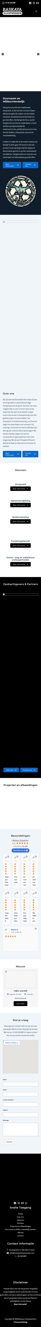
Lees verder (20, 1003)
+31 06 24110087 (10, 3)
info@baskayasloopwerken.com (22, 1253)
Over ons (20, 1217)
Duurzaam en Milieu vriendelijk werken (20, 1229)
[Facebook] (30, 3)
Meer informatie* (20, 1304)
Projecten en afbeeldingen (20, 1226)
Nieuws (21, 1232)
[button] (3, 54)
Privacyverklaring (20, 1322)
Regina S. (14, 929)
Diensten (20, 1220)
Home (20, 1214)
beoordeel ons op (19, 850)
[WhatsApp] (26, 1203)
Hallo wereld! (20, 991)
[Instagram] (34, 3)
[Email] (37, 3)
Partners (20, 1223)
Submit (9, 1142)
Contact (20, 1235)
